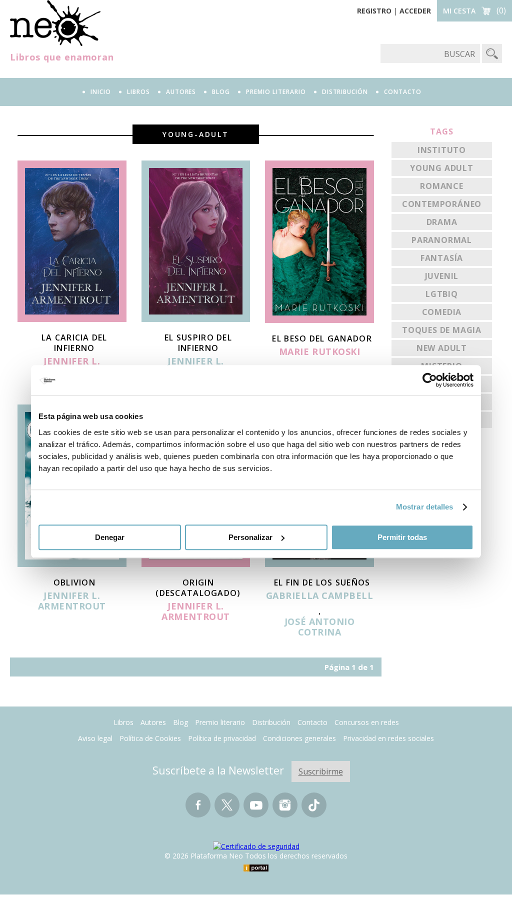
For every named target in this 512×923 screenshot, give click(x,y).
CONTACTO (403, 92)
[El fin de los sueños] (319, 564)
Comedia (442, 312)
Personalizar (250, 537)
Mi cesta (459, 11)
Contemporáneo (442, 204)
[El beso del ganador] (319, 320)
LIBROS (138, 92)
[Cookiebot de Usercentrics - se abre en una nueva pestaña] (430, 380)
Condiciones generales (299, 738)
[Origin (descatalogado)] (196, 564)
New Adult (441, 348)
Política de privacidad (222, 738)
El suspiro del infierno (198, 343)
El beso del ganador (322, 338)
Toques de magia (442, 330)
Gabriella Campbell (320, 596)
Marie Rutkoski (319, 352)
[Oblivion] (72, 564)
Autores (153, 722)
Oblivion (75, 582)
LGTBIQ (442, 294)
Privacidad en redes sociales (388, 738)
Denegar (109, 537)
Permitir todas (402, 537)
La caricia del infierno (75, 343)
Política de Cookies (150, 738)
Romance (442, 186)
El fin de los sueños (322, 582)
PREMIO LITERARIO (276, 92)
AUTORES (181, 92)
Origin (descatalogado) (198, 587)
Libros (124, 722)
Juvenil (442, 276)
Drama (442, 222)
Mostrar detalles (425, 506)
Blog (221, 92)
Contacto (313, 722)
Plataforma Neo (55, 23)
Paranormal (442, 240)
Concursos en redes (366, 722)
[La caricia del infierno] (72, 319)
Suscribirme (320, 771)
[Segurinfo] (256, 846)
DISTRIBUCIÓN (345, 92)
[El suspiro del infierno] (196, 319)
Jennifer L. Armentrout (72, 601)
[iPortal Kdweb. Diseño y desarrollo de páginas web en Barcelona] (256, 869)
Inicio (100, 92)
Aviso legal (95, 738)
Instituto (442, 150)
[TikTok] (314, 809)
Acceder (415, 11)
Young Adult (442, 168)
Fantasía (441, 258)
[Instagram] (285, 809)
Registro (374, 11)
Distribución (271, 722)
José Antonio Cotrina (319, 627)
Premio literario (220, 722)
